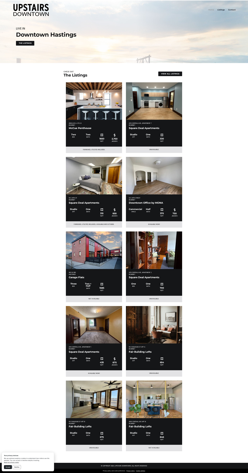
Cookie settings (140, 471)
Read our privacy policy (11, 462)
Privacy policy (130, 471)
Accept (8, 467)
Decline (16, 467)
